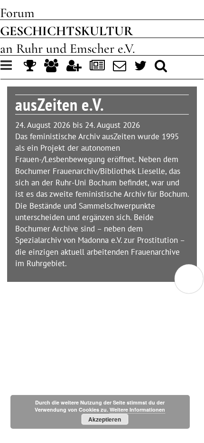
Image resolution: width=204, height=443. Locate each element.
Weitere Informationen (137, 409)
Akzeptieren (104, 419)
